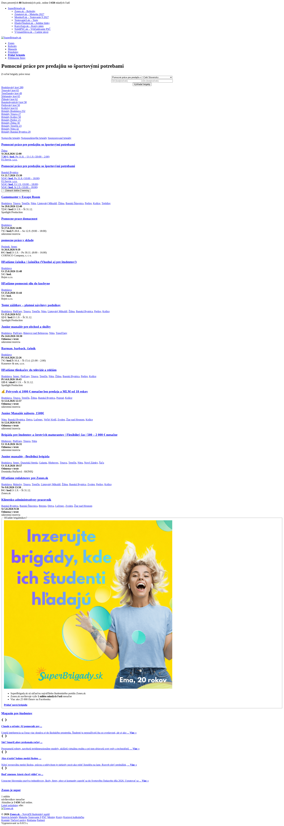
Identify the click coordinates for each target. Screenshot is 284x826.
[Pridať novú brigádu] (88, 687)
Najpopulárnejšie (34, 138)
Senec (14, 246)
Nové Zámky (91, 462)
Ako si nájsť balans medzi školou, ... (21, 758)
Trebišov (106, 203)
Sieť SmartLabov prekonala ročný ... (21, 742)
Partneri (41, 820)
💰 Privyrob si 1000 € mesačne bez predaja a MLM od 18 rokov (44, 391)
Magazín (12, 49)
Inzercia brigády (9, 817)
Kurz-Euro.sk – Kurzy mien (29, 26)
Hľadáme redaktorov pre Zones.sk (24, 478)
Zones (11, 43)
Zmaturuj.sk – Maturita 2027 (29, 14)
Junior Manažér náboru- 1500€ (22, 413)
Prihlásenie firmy (16, 58)
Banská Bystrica (9, 172)
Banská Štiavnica (74, 203)
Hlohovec (6, 441)
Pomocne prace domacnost (19, 218)
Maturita (23, 817)
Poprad (60, 397)
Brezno (42, 506)
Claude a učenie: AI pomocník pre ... (21, 726)
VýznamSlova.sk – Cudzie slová (31, 32)
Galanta (43, 462)
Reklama (31, 820)
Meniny (51, 817)
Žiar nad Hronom (75, 419)
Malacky (17, 484)
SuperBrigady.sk (16, 8)
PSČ (44, 817)
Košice (96, 203)
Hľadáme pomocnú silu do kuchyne (25, 283)
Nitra (33, 203)
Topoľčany (61, 333)
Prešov (88, 203)
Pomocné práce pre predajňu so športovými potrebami (38, 144)
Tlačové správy (18, 820)
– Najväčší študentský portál (30, 814)
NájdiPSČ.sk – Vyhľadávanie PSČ (32, 29)
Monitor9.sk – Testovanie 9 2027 (31, 17)
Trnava (16, 203)
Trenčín (25, 203)
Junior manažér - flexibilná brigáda (25, 456)
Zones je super (11, 790)
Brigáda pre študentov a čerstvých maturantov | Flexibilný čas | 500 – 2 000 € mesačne (59, 434)
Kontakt (5, 820)
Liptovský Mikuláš (47, 203)
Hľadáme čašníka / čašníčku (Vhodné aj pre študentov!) (39, 262)
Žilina (4, 150)
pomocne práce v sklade (17, 240)
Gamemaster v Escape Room (20, 197)
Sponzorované (59, 138)
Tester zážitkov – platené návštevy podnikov (31, 305)
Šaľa (101, 462)
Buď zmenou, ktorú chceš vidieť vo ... (22, 774)
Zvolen (61, 419)
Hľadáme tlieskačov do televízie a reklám (29, 370)
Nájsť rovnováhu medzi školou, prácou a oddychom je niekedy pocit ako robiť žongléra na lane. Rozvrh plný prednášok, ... (69, 764)
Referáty (12, 46)
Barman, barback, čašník (18, 348)
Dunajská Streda (29, 462)
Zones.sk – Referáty (24, 11)
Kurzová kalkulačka (73, 817)
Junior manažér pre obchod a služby (26, 326)
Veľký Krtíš (50, 419)
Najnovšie (10, 138)
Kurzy (59, 817)
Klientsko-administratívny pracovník (26, 499)
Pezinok (5, 246)
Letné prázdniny (9, 805)
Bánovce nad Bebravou (35, 333)
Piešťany (17, 311)
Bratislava (6, 203)
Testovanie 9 (34, 817)
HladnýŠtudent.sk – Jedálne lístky (32, 23)
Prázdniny (13, 52)
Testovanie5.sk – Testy (26, 20)
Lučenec (38, 419)
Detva (29, 419)
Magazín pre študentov (16, 713)
